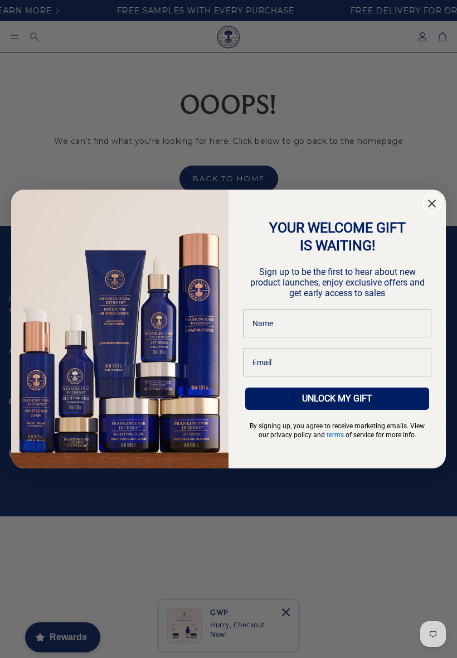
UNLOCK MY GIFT (337, 398)
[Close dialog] (432, 203)
